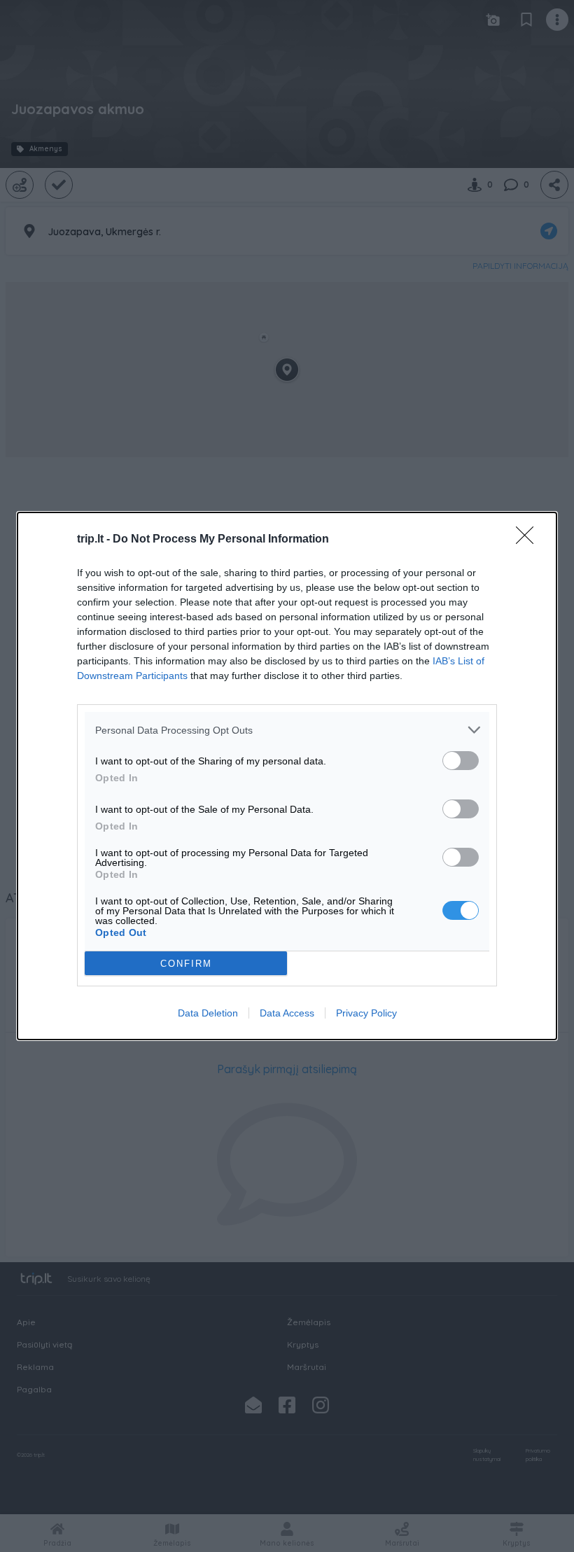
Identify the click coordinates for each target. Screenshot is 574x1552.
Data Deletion (208, 1013)
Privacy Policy (366, 1013)
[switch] (460, 760)
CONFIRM (186, 963)
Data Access (287, 1013)
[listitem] (287, 729)
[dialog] (287, 776)
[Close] (529, 539)
